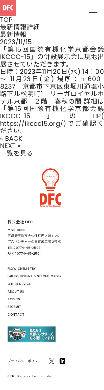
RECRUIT (14, 307)
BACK (13, 138)
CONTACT (16, 314)
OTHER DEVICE (19, 284)
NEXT (8, 145)
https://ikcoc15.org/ (31, 123)
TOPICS (14, 299)
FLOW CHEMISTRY (22, 269)
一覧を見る (16, 153)
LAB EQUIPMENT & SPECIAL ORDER (35, 276)
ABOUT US (16, 291)
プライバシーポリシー (24, 361)
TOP (6, 19)
